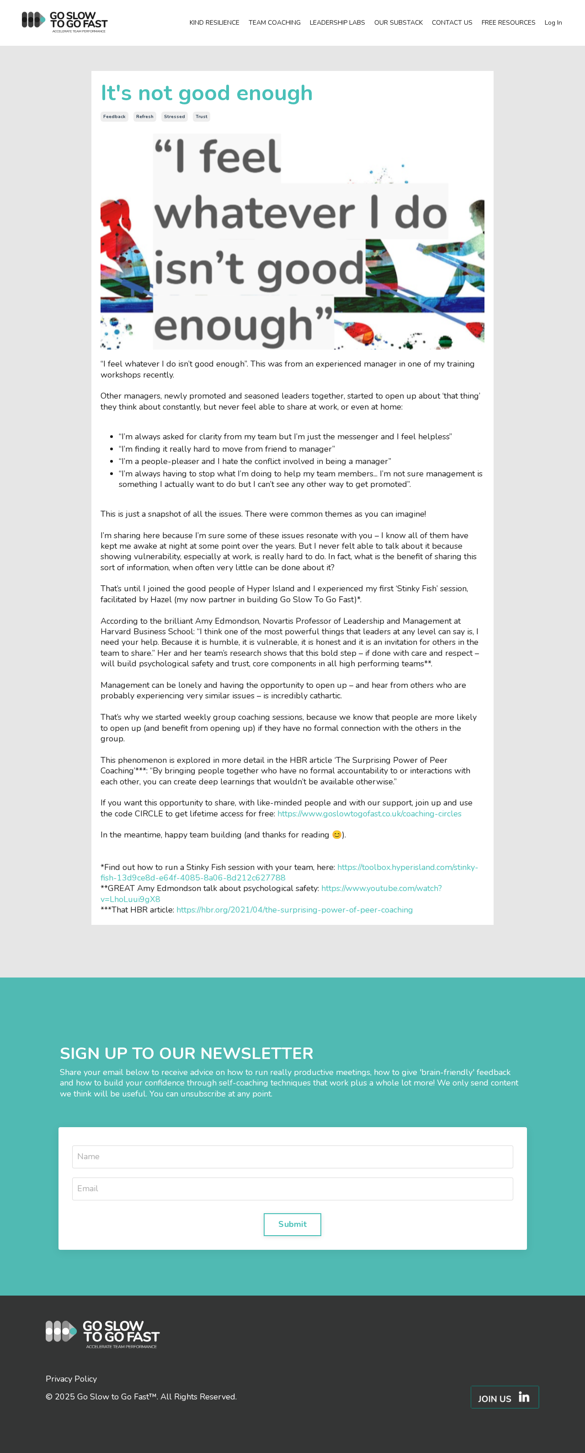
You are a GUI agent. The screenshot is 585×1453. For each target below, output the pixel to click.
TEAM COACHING (275, 23)
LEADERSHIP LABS (337, 23)
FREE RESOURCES (509, 23)
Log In (553, 22)
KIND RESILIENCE (214, 23)
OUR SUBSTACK (398, 23)
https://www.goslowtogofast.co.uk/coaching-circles (369, 813)
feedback (114, 116)
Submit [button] (292, 1224)
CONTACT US (452, 23)
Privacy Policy (71, 1378)
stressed (174, 116)
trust (201, 116)
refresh (145, 116)
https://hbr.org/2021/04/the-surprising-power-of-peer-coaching (294, 909)
